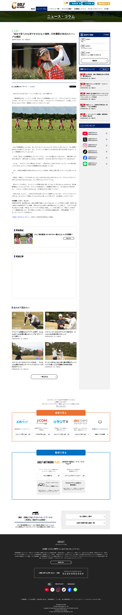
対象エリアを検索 (100, 434)
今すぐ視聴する (47, 475)
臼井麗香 (32, 86)
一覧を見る (44, 377)
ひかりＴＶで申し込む (60, 434)
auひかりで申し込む (80, 434)
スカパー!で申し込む (21, 434)
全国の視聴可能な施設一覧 (86, 523)
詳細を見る (68, 238)
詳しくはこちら (61, 406)
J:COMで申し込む (41, 434)
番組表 (94, 61)
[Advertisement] (44, 278)
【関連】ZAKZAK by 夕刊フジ (21, 217)
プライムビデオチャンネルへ (73, 475)
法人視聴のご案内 (86, 516)
